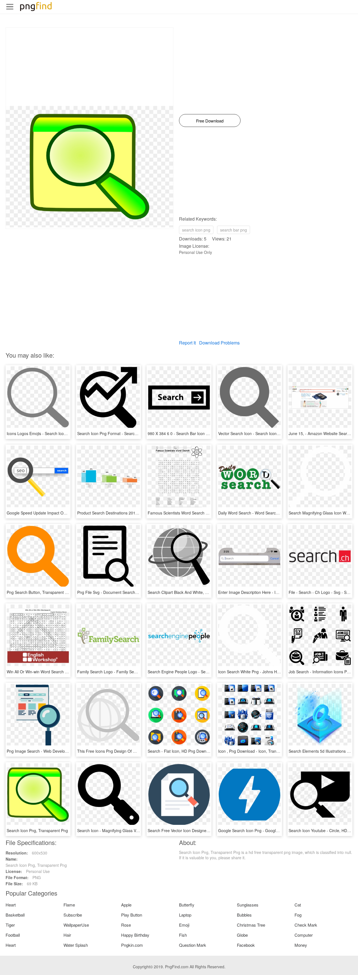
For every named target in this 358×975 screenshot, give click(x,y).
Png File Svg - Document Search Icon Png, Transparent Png (130, 592)
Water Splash (75, 945)
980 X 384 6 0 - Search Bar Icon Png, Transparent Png (196, 433)
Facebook (246, 945)
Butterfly (186, 905)
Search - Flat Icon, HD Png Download (181, 751)
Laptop (185, 915)
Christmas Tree (251, 925)
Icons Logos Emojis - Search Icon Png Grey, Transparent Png (61, 433)
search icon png (196, 230)
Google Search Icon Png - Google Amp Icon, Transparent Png (273, 830)
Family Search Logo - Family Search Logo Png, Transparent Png (134, 671)
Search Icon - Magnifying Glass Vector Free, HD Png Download (133, 830)
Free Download (209, 121)
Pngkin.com (132, 945)
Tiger (10, 925)
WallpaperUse (76, 925)
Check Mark (306, 925)
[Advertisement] (89, 67)
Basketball (15, 915)
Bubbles (244, 915)
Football (13, 935)
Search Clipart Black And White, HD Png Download (192, 592)
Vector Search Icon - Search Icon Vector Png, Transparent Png (273, 433)
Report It (187, 342)
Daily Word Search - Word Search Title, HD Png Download (269, 513)
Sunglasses (247, 905)
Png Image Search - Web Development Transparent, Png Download (67, 751)
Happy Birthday (135, 935)
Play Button (131, 915)
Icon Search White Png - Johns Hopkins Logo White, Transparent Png (279, 671)
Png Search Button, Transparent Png (39, 592)
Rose (126, 925)
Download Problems (219, 342)
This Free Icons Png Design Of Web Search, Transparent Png (132, 751)
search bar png (233, 230)
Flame (69, 905)
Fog (298, 915)
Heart (11, 905)
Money (301, 945)
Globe (242, 935)
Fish (183, 935)
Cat (298, 905)
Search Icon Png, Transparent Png (37, 830)
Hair (67, 935)
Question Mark (192, 945)
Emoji (184, 925)
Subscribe (72, 915)
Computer (304, 935)
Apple (126, 905)
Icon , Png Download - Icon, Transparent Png (258, 751)
